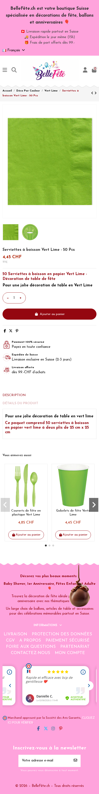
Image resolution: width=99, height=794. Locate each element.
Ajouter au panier (52, 314)
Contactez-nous (30, 653)
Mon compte (70, 653)
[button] (46, 545)
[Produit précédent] (92, 93)
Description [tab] (14, 395)
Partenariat (75, 647)
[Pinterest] (17, 331)
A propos (30, 641)
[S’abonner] (75, 761)
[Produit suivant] (95, 93)
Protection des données (62, 634)
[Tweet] (10, 331)
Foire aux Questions (31, 647)
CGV (10, 641)
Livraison (15, 634)
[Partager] (5, 331)
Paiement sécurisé (68, 641)
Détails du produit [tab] (20, 403)
